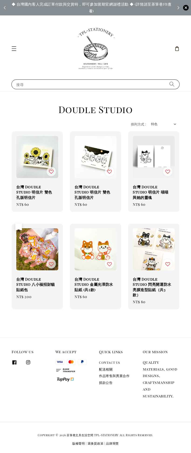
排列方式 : (138, 124)
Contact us (109, 362)
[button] (14, 48)
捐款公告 (106, 382)
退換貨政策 (96, 443)
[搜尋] (171, 84)
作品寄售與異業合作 (114, 376)
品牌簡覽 (112, 443)
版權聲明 (78, 443)
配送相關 (106, 369)
